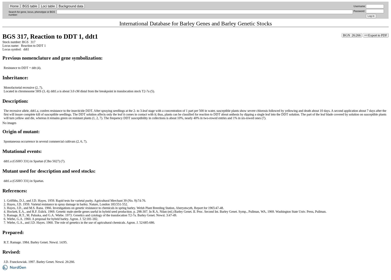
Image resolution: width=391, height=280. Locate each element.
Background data (71, 6)
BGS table (29, 6)
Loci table (48, 6)
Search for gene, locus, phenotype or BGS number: (32, 13)
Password (359, 11)
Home (14, 6)
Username (359, 6)
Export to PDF (377, 35)
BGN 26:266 (352, 35)
